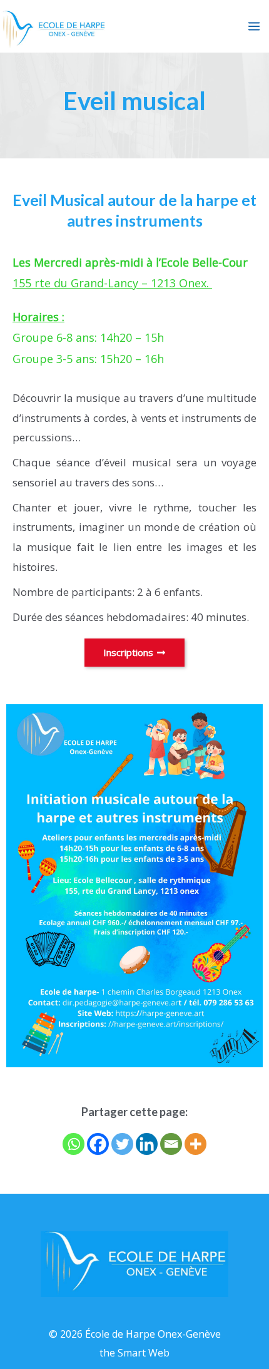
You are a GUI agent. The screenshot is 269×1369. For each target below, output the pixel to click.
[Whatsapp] (73, 1144)
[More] (195, 1144)
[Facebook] (98, 1144)
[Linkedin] (147, 1144)
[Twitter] (122, 1144)
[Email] (171, 1144)
